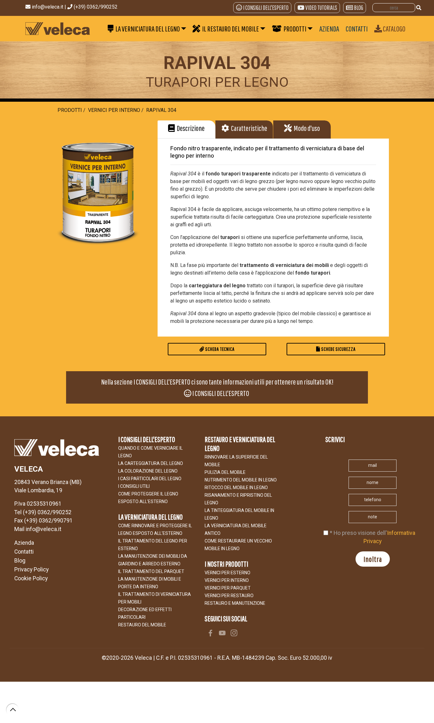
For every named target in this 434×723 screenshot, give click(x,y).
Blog (19, 560)
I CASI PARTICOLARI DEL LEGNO (149, 478)
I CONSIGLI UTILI (134, 486)
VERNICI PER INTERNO (227, 580)
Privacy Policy (31, 569)
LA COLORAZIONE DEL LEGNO (148, 471)
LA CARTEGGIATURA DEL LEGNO (150, 463)
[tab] (186, 129)
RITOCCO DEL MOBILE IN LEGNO (236, 487)
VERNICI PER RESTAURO (229, 595)
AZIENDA (329, 28)
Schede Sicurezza (338, 349)
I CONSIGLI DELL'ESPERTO (265, 7)
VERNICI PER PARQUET (228, 587)
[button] (186, 129)
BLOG (358, 7)
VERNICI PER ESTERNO (227, 572)
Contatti (24, 552)
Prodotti (70, 110)
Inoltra (372, 559)
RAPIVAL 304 (161, 110)
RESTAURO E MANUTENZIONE (235, 603)
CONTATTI (357, 28)
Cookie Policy (31, 578)
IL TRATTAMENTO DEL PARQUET (151, 571)
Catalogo (393, 28)
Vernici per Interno (114, 110)
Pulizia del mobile (225, 472)
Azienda (24, 543)
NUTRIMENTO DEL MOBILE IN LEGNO (241, 479)
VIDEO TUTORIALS (321, 7)
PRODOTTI (293, 28)
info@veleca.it (48, 7)
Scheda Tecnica (219, 349)
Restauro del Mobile (142, 624)
